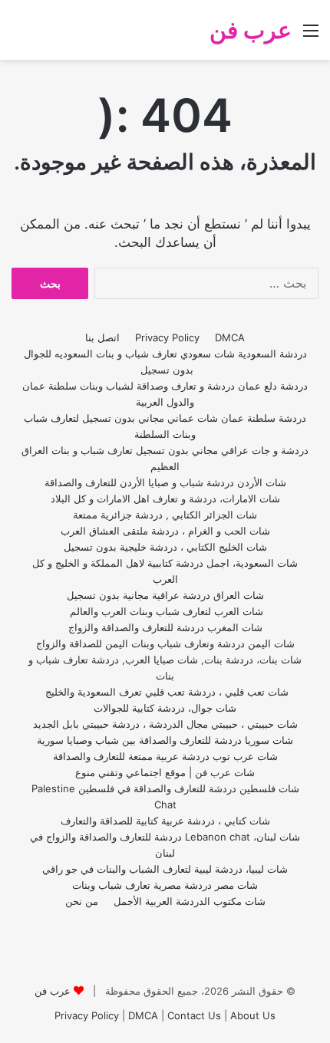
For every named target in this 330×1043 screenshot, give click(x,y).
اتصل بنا (102, 337)
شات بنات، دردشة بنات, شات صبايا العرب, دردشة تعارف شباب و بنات (165, 667)
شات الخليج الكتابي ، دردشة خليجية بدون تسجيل (165, 547)
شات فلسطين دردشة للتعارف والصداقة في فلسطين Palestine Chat (165, 796)
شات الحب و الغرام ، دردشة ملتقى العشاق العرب (165, 531)
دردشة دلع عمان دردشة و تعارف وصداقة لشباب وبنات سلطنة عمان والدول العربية (165, 394)
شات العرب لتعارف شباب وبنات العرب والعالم (165, 611)
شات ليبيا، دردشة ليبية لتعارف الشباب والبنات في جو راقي (165, 869)
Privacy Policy (167, 337)
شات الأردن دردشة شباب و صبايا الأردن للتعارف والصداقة (165, 482)
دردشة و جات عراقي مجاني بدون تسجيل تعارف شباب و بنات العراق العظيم (165, 458)
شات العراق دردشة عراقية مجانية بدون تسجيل (165, 595)
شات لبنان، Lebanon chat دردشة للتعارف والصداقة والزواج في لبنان (165, 845)
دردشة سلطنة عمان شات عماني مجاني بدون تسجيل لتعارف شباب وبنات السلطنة (165, 426)
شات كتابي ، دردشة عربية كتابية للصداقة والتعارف (165, 820)
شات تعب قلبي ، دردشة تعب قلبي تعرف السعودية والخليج (165, 692)
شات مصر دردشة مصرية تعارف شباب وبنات (165, 885)
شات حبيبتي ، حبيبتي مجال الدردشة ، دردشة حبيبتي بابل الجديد (165, 724)
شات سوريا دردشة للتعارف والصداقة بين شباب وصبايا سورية (165, 740)
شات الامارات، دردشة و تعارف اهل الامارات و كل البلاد (165, 498)
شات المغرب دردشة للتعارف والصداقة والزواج (165, 627)
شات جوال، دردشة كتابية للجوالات (165, 708)
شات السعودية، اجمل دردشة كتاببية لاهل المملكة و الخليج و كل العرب (165, 571)
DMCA (230, 337)
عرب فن (53, 991)
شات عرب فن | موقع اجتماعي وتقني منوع (165, 772)
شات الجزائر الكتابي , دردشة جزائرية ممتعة (165, 514)
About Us (253, 1015)
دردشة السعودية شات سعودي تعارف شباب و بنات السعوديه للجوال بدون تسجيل (165, 361)
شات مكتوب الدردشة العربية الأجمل (190, 901)
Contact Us (194, 1015)
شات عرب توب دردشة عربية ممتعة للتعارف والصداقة (165, 756)
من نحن (81, 901)
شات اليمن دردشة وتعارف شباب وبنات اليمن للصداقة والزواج (165, 643)
